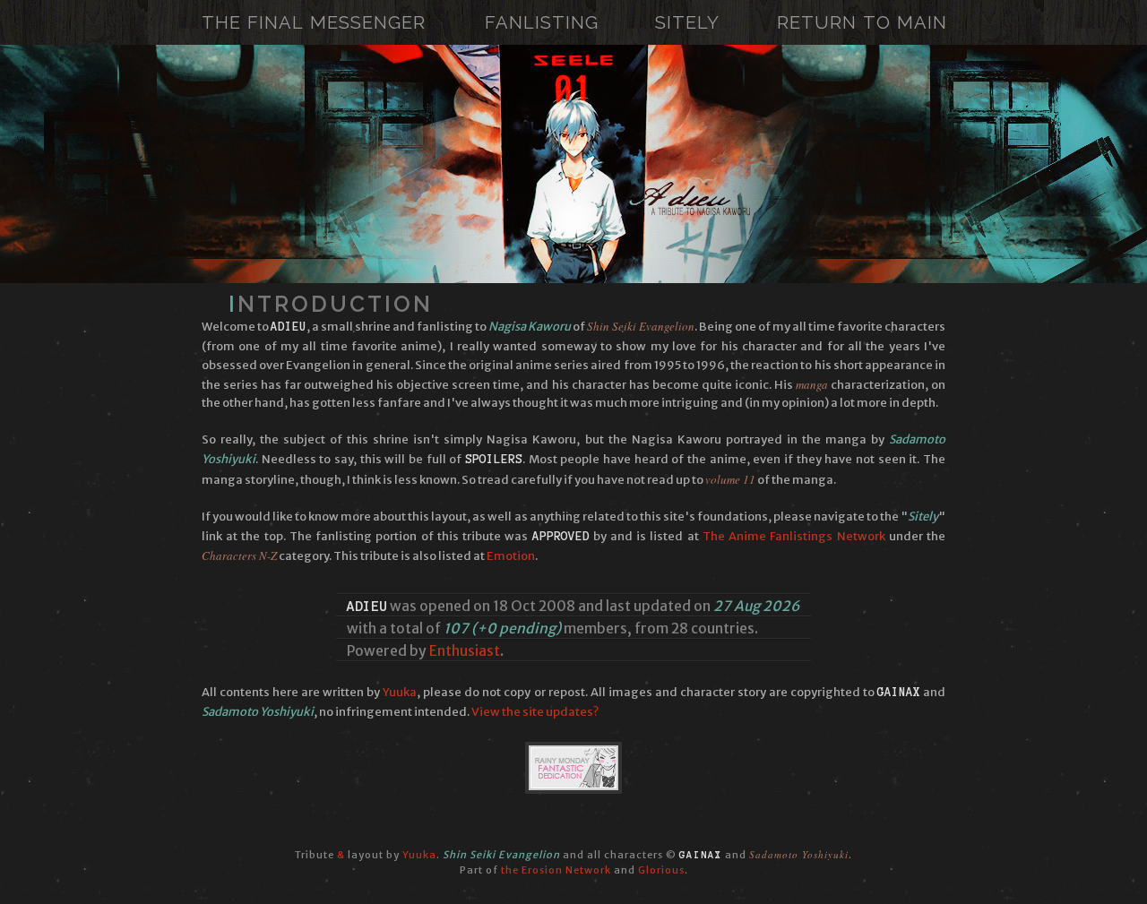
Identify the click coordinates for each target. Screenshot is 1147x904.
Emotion (511, 556)
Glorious (661, 870)
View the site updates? (535, 711)
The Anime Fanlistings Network (794, 536)
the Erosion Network (556, 870)
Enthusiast (464, 650)
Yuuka (400, 692)
